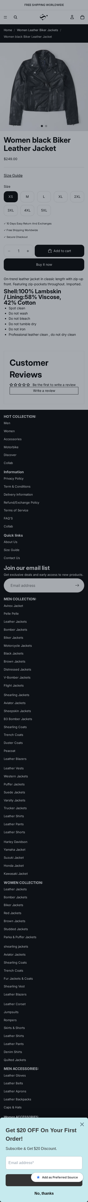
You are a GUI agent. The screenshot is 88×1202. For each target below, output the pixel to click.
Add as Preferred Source (60, 1177)
